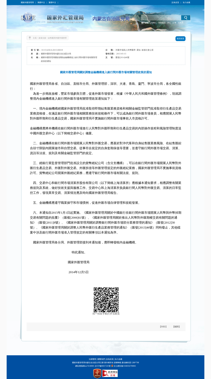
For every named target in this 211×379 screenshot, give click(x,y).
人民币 (180, 23)
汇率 (174, 23)
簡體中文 (41, 2)
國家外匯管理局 (27, 2)
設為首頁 (175, 2)
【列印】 (163, 327)
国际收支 (162, 23)
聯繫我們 (101, 359)
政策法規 (42, 38)
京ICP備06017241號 (102, 366)
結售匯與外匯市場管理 (57, 38)
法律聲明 (92, 359)
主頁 (35, 38)
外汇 (169, 23)
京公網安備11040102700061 (125, 366)
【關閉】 (176, 327)
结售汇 (154, 23)
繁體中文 (52, 2)
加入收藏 (186, 2)
